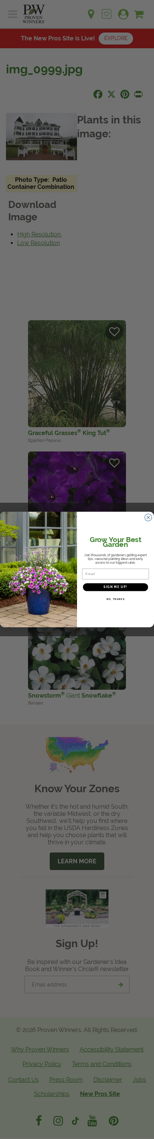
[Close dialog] (148, 517)
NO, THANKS (116, 599)
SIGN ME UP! (115, 587)
